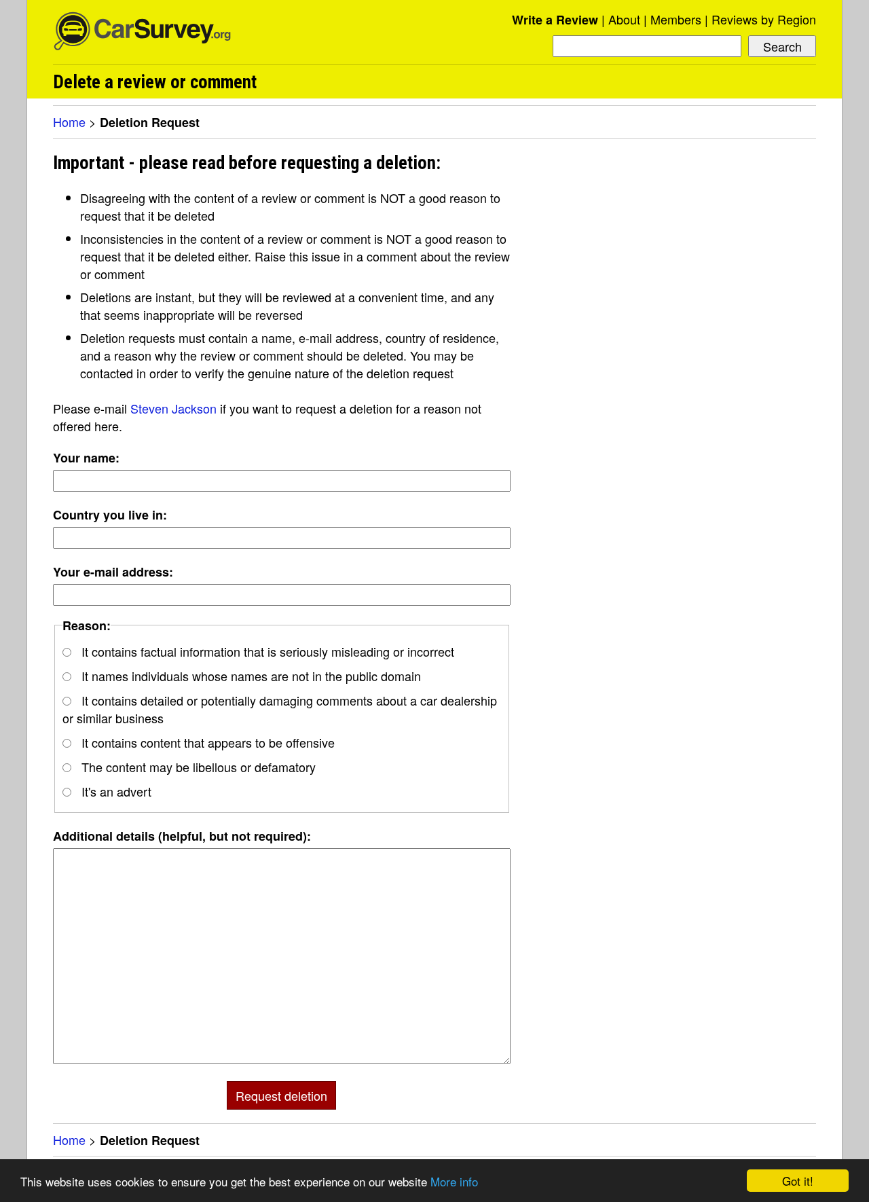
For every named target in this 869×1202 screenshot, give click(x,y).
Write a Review (555, 20)
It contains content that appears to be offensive (206, 742)
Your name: (86, 458)
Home (69, 121)
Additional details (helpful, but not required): (182, 836)
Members (675, 19)
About (624, 19)
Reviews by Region (763, 19)
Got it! (797, 1180)
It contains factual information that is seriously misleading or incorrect (266, 651)
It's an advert (114, 791)
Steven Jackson (173, 408)
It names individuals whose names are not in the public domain (249, 676)
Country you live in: (110, 515)
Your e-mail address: (113, 572)
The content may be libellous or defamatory (197, 767)
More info (454, 1181)
